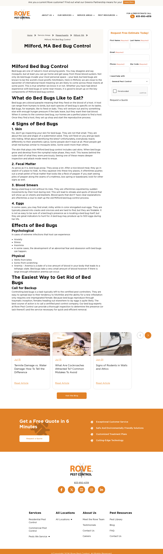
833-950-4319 (143, 16)
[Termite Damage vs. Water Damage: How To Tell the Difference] (31, 344)
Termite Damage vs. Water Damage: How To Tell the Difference (30, 369)
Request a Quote (119, 100)
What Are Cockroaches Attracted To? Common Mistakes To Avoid (69, 369)
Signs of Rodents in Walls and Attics (111, 367)
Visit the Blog (71, 396)
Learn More (129, 2)
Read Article (21, 383)
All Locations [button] (63, 519)
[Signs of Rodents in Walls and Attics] (112, 344)
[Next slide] (148, 335)
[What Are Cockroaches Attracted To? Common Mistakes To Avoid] (72, 344)
